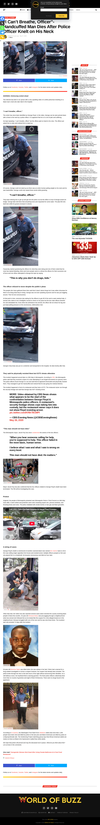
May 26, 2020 (16, 420)
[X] (2, 23)
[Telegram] (2, 32)
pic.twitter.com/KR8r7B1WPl (25, 412)
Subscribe (61, 16)
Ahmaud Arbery (33, 616)
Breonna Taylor (15, 669)
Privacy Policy (74, 812)
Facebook (65, 75)
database (42, 732)
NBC (8, 609)
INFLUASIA (50, 819)
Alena (10, 37)
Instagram (35, 87)
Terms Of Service (62, 812)
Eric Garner (53, 551)
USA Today (9, 728)
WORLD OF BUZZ (49, 822)
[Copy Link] (2, 37)
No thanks (49, 16)
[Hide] (0, 40)
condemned (35, 432)
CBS (53, 377)
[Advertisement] (84, 52)
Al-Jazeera (14, 732)
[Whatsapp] (2, 28)
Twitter (26, 87)
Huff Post (9, 482)
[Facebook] (2, 19)
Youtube (20, 87)
